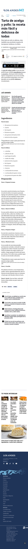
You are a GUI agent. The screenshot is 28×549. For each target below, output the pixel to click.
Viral (4, 503)
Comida (15, 286)
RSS (4, 519)
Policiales (5, 486)
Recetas (10, 286)
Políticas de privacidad (8, 517)
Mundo (4, 492)
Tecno (4, 501)
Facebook (4, 463)
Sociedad (5, 484)
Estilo (4, 497)
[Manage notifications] (25, 543)
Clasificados (6, 513)
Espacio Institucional (8, 505)
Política (5, 480)
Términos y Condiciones (8, 515)
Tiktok (10, 463)
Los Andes (2, 16)
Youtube (16, 463)
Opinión (5, 493)
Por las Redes (7, 15)
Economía (5, 482)
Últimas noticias (6, 478)
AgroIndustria (6, 499)
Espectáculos (6, 490)
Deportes (5, 488)
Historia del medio (7, 521)
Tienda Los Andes (7, 511)
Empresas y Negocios (8, 495)
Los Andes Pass (6, 509)
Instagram (7, 463)
